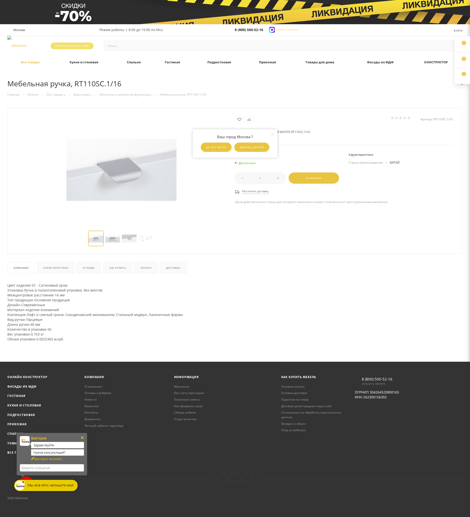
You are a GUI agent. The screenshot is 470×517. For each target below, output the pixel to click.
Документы (92, 419)
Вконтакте (222, 478)
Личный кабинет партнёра (103, 426)
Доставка (173, 268)
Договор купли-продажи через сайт (306, 406)
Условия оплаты (293, 386)
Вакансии (91, 406)
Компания (94, 377)
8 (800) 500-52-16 (249, 29)
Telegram (235, 478)
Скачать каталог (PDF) (72, 46)
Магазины (181, 386)
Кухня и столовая (24, 405)
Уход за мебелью (293, 430)
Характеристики (55, 268)
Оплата (146, 268)
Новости (90, 399)
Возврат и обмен (293, 424)
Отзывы (89, 268)
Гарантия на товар (294, 399)
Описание (21, 268)
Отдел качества (185, 419)
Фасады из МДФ (21, 386)
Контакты (91, 412)
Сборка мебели (185, 412)
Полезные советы (187, 399)
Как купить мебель (299, 377)
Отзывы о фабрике (97, 393)
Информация (186, 377)
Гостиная (16, 396)
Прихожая (16, 424)
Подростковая (21, 415)
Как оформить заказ (188, 406)
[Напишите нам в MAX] (272, 29)
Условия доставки (294, 393)
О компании (93, 386)
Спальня (15, 434)
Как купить (117, 268)
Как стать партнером (189, 393)
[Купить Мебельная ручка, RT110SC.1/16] (121, 170)
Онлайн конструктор (27, 377)
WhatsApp (247, 478)
